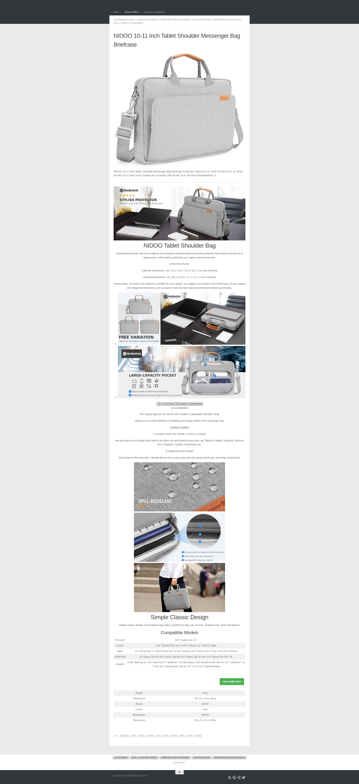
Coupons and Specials (154, 12)
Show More (179, 762)
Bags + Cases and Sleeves (143, 20)
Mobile (182, 736)
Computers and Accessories (175, 20)
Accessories (121, 20)
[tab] (165, 403)
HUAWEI (150, 736)
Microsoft (174, 736)
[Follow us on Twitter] (243, 777)
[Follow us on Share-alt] (239, 777)
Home (116, 12)
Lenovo (165, 736)
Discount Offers (131, 12)
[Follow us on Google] (234, 777)
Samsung (198, 736)
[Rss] (230, 777)
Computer (141, 736)
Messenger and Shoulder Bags (230, 757)
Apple (133, 736)
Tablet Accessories (132, 23)
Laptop (158, 736)
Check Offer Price (232, 681)
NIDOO (189, 736)
